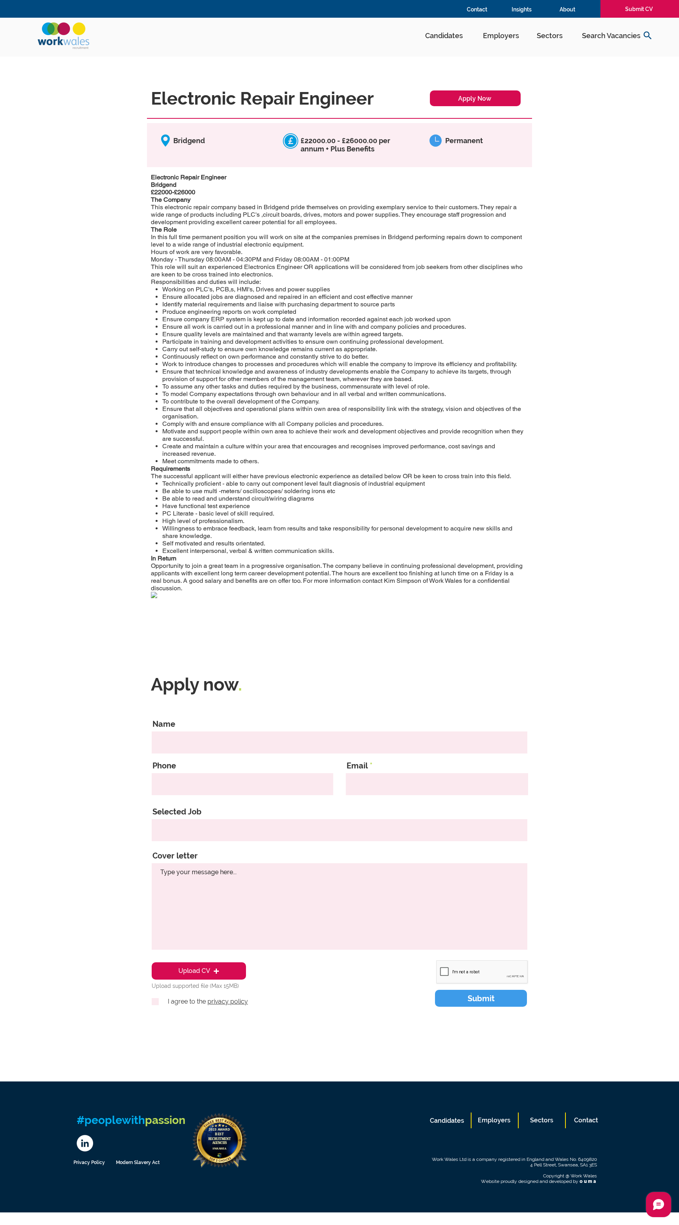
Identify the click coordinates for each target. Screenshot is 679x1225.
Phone (164, 766)
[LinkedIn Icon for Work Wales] (85, 1143)
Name (163, 724)
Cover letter (175, 856)
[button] (199, 971)
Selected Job (177, 812)
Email (357, 766)
